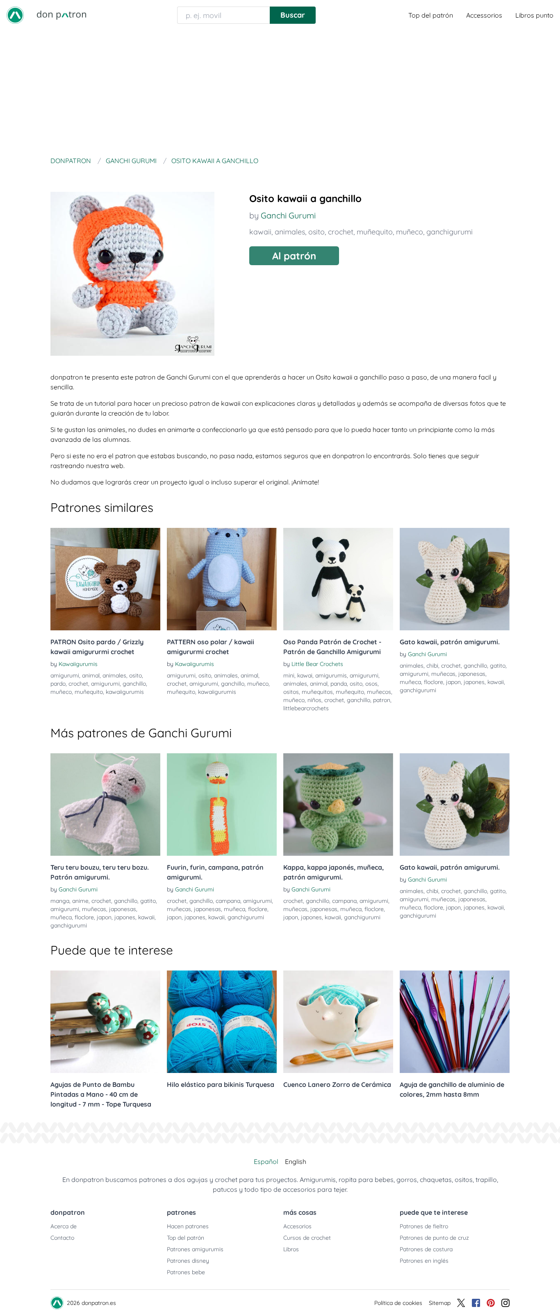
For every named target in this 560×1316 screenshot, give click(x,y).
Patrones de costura (426, 1249)
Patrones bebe (186, 1272)
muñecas (443, 673)
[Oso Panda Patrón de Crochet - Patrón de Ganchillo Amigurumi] (338, 579)
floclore (433, 682)
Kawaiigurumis (78, 664)
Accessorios (484, 15)
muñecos (379, 692)
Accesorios (297, 1226)
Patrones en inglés (424, 1260)
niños (314, 700)
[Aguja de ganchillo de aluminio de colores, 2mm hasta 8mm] (455, 1022)
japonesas (471, 673)
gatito (497, 665)
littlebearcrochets (306, 708)
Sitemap (440, 1303)
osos (371, 683)
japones (474, 682)
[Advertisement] (280, 91)
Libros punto (534, 15)
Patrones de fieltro (424, 1226)
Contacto (62, 1237)
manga (59, 901)
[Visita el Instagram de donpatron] (505, 1303)
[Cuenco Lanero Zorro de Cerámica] (338, 1022)
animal (91, 675)
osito (316, 231)
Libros (291, 1249)
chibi (432, 665)
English (295, 1161)
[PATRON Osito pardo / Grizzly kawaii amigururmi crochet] (105, 579)
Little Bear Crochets (317, 664)
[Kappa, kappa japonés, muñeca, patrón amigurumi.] (338, 804)
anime (80, 901)
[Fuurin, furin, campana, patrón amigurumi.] (222, 804)
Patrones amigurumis (195, 1249)
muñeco (409, 231)
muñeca (410, 682)
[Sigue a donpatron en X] (461, 1303)
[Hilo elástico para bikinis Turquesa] (222, 1022)
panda (338, 683)
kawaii (260, 231)
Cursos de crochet (307, 1237)
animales (290, 231)
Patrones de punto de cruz (434, 1237)
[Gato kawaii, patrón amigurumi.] (455, 579)
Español (266, 1161)
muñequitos (317, 692)
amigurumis (331, 675)
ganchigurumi (449, 231)
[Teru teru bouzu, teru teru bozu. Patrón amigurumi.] (105, 804)
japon (453, 682)
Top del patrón (430, 15)
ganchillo (134, 683)
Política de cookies (398, 1303)
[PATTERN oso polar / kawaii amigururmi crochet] (222, 579)
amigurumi (64, 675)
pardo (58, 683)
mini (288, 675)
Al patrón (294, 256)
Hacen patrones (188, 1226)
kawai (304, 675)
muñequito (375, 231)
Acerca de (63, 1226)
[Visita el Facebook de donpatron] (476, 1303)
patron (381, 700)
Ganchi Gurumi (288, 215)
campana (228, 901)
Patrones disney (188, 1260)
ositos (291, 692)
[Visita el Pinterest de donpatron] (491, 1303)
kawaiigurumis (125, 692)
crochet (340, 231)
